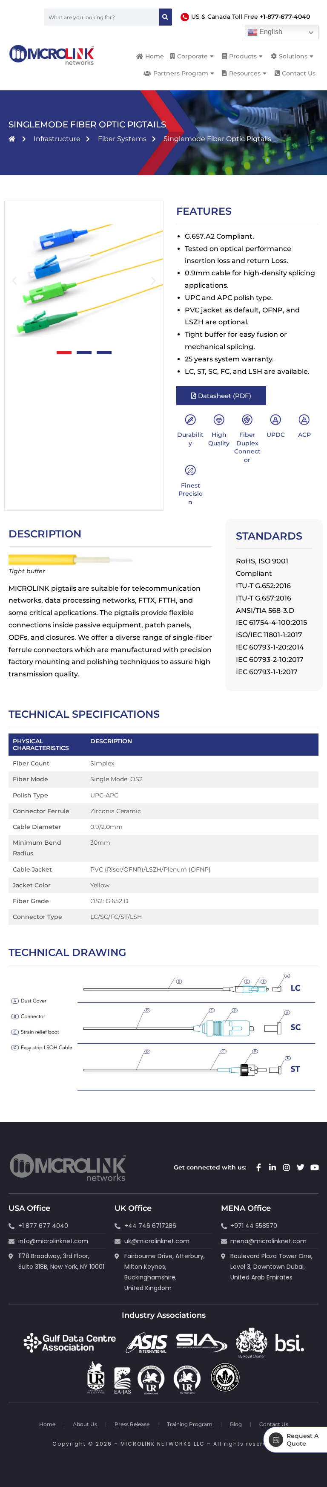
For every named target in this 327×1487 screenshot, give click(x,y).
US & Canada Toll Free (250, 16)
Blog (236, 1424)
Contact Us (273, 1424)
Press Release (132, 1424)
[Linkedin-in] (272, 1167)
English (270, 31)
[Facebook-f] (258, 1167)
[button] (14, 280)
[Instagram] (286, 1167)
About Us (85, 1424)
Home (47, 1424)
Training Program (189, 1424)
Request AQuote (302, 1439)
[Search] (165, 17)
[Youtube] (314, 1167)
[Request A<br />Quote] (276, 1439)
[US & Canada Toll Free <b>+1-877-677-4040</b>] (185, 17)
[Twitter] (300, 1167)
